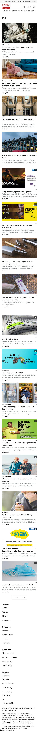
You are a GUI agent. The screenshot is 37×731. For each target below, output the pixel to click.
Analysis (5, 612)
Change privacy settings (7, 730)
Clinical (4, 616)
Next (23, 597)
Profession (6, 620)
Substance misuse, (6, 45)
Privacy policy (7, 661)
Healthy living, (5, 370)
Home (4, 608)
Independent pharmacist (7, 693)
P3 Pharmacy (7, 687)
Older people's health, (7, 81)
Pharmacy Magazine (6, 677)
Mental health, (15, 548)
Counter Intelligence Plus (8, 701)
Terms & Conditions (9, 657)
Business (5, 630)
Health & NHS (7, 635)
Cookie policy (7, 666)
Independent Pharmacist (25, 723)
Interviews (6, 643)
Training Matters (8, 683)
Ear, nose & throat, (6, 404)
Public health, (5, 117)
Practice (5, 639)
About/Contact (7, 653)
